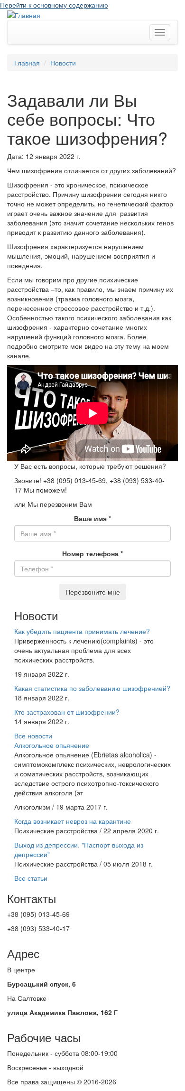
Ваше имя (92, 518)
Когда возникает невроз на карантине (72, 821)
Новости (63, 62)
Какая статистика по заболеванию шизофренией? (92, 688)
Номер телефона (92, 553)
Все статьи (30, 878)
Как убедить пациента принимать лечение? (82, 631)
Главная (27, 62)
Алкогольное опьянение (51, 745)
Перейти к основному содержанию (54, 4)
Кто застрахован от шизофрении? (67, 712)
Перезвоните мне (92, 592)
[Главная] (23, 14)
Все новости (33, 735)
